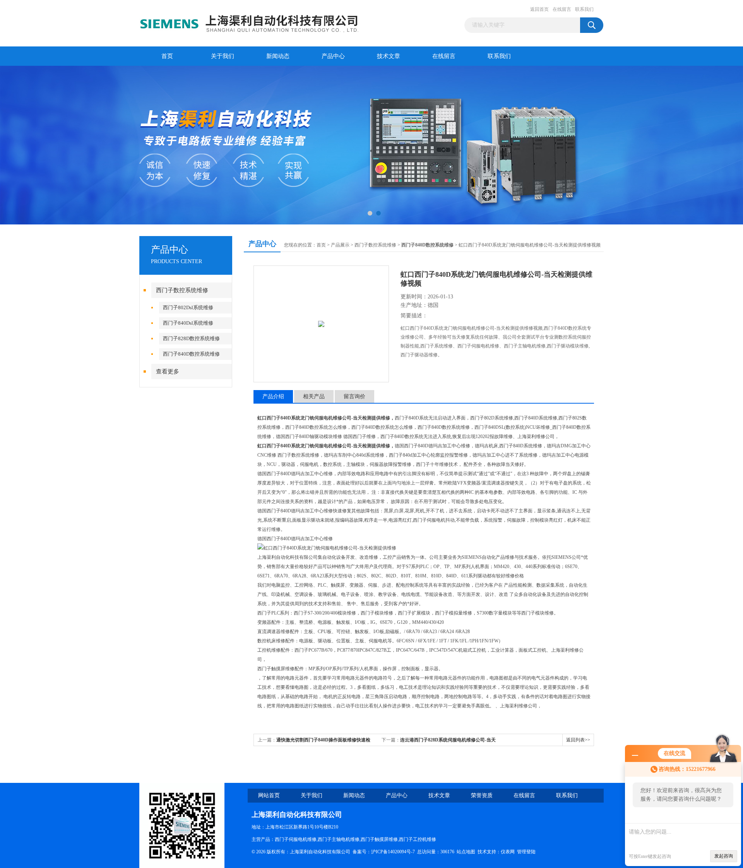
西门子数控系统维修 (182, 290)
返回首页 (539, 9)
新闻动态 (277, 56)
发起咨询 (723, 856)
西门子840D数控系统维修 (191, 354)
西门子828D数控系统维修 (191, 338)
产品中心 (333, 56)
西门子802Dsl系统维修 (188, 307)
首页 (167, 56)
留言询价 (354, 396)
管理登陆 (526, 851)
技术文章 (388, 56)
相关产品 (314, 396)
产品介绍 (273, 396)
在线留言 (562, 9)
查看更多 (167, 371)
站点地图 (466, 851)
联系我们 (584, 9)
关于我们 (222, 56)
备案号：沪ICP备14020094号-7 (384, 851)
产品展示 (340, 245)
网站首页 (269, 795)
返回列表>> (578, 740)
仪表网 (508, 851)
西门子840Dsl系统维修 (188, 323)
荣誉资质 (482, 795)
